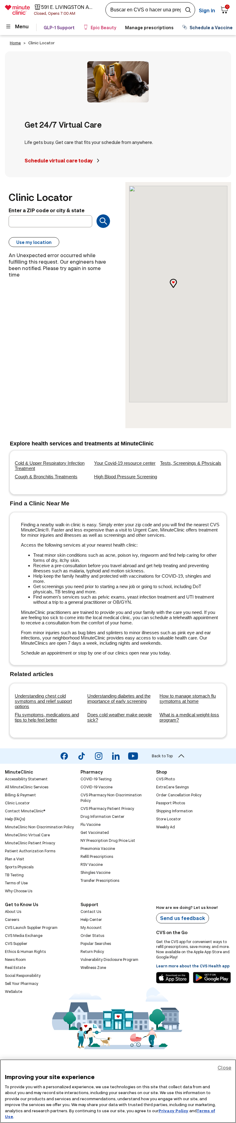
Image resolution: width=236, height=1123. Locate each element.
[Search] (103, 221)
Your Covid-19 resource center (124, 463)
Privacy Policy (173, 1110)
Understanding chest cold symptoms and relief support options (43, 701)
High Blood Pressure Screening (125, 476)
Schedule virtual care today (59, 160)
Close (224, 1067)
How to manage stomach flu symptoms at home (187, 698)
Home (15, 42)
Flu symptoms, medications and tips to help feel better (47, 717)
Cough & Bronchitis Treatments (46, 476)
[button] (178, 288)
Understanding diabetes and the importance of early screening (119, 698)
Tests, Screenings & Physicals (190, 463)
